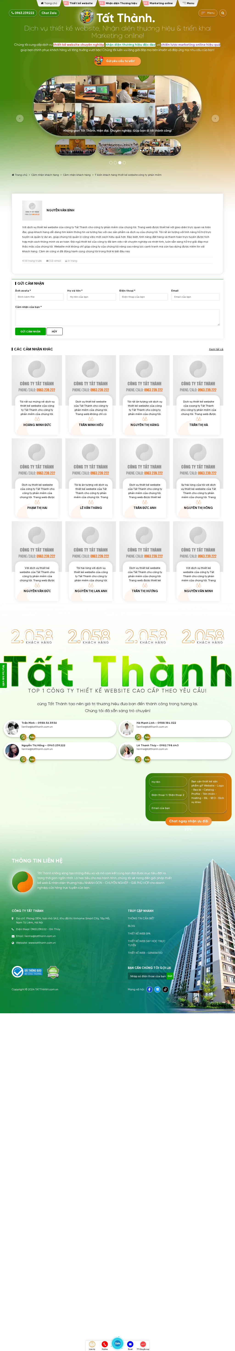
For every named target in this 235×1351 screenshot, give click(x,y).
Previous (20, 118)
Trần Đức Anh (145, 508)
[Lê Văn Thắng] (90, 463)
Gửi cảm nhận (30, 331)
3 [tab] (119, 162)
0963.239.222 (24, 13)
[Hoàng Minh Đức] (37, 380)
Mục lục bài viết (3, 675)
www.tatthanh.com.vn (42, 942)
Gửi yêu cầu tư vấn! (120, 61)
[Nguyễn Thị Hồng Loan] (198, 463)
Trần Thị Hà (198, 425)
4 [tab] (124, 162)
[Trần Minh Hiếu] (90, 380)
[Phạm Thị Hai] (37, 463)
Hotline (105, 1349)
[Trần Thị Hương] (144, 546)
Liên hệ (92, 1349)
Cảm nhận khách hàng (45, 174)
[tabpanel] (117, 116)
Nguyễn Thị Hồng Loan (198, 510)
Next (215, 118)
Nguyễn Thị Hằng (145, 425)
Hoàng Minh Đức (37, 425)
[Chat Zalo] (32, 737)
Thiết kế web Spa (139, 933)
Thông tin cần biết (141, 918)
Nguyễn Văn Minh (198, 591)
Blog (131, 926)
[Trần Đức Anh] (144, 463)
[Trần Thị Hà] (198, 380)
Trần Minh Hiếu (91, 425)
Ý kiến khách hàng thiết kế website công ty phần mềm (128, 174)
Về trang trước (33, 260)
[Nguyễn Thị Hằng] (144, 380)
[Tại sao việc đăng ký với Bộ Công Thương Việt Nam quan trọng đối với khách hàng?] (27, 972)
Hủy (54, 331)
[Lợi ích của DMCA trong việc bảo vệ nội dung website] (53, 972)
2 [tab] (115, 162)
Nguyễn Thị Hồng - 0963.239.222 (43, 745)
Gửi (170, 976)
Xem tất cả (216, 349)
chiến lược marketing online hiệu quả (190, 45)
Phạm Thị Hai (37, 508)
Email (130, 1349)
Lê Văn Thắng (91, 508)
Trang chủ (21, 174)
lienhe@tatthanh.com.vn (37, 726)
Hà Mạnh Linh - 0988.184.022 (156, 722)
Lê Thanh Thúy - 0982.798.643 (158, 745)
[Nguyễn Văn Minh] (198, 546)
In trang (72, 260)
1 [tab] (110, 162)
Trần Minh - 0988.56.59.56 (39, 722)
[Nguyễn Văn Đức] (37, 546)
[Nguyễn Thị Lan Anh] (90, 546)
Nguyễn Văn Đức (37, 591)
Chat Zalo (49, 13)
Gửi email (54, 260)
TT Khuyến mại (143, 1349)
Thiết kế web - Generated (145, 952)
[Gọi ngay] (23, 737)
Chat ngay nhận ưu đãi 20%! (188, 823)
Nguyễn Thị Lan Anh (91, 591)
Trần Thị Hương (145, 591)
